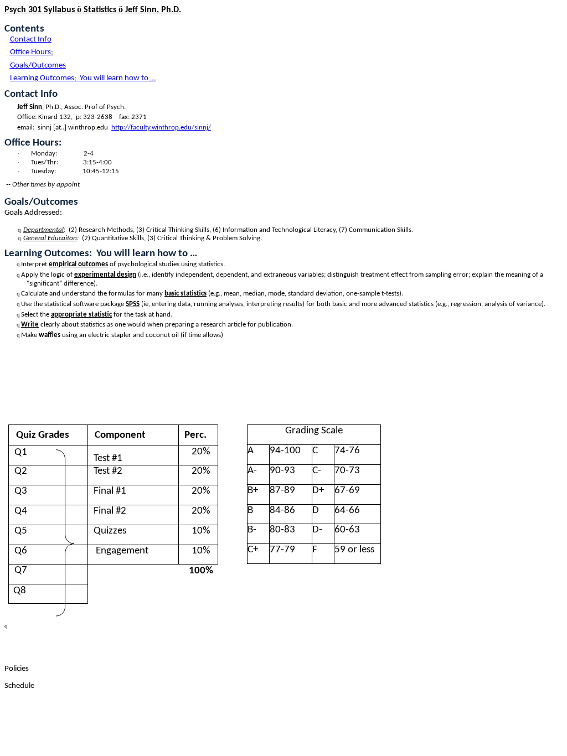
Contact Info (30, 39)
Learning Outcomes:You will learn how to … (83, 78)
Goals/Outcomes (38, 65)
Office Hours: (31, 52)
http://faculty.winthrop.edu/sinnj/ (161, 127)
